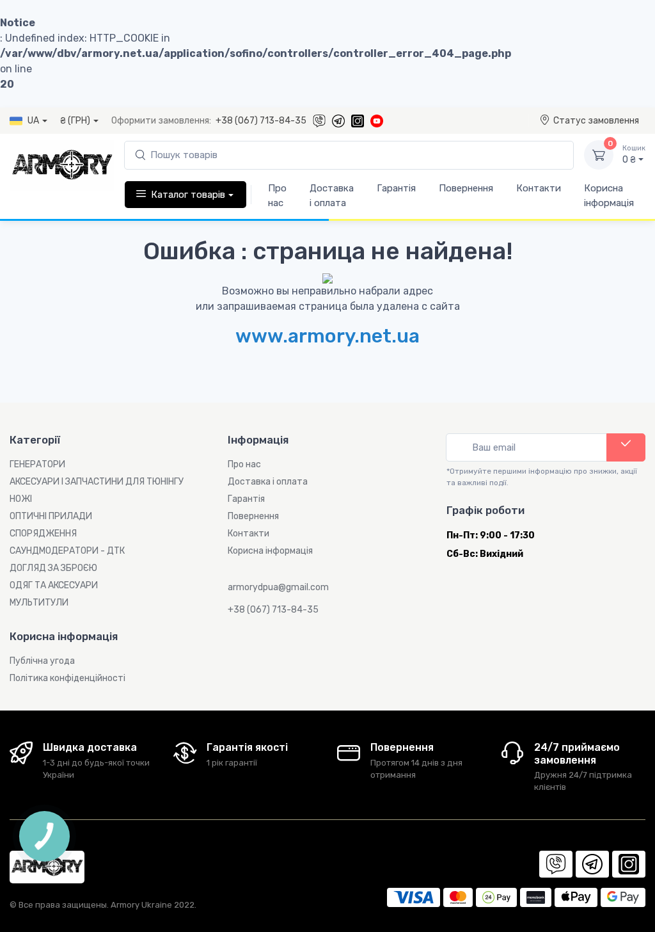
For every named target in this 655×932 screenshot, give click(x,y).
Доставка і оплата (332, 195)
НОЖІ (21, 499)
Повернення (466, 188)
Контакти (538, 188)
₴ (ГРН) (75, 120)
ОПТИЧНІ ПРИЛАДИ (51, 516)
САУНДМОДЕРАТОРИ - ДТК (67, 550)
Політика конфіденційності (67, 678)
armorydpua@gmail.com (278, 587)
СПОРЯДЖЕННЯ (43, 533)
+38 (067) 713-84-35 (261, 120)
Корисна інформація (609, 195)
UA (33, 120)
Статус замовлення (596, 120)
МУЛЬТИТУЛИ (39, 602)
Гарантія (396, 188)
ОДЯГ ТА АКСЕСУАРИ (54, 585)
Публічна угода (42, 660)
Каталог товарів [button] (188, 194)
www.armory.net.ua (327, 336)
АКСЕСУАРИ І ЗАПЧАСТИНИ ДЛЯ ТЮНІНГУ (97, 481)
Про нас (277, 195)
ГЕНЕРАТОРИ (37, 464)
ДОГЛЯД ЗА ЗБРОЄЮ (53, 568)
